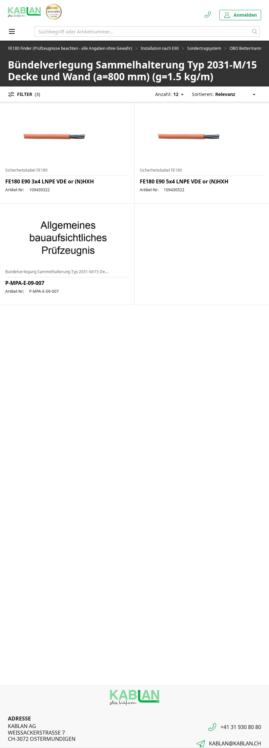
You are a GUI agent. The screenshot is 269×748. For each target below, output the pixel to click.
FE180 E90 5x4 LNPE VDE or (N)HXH (184, 181)
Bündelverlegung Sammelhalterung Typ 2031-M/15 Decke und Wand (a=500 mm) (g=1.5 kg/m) (56, 271)
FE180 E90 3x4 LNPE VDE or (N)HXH (49, 181)
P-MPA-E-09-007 (24, 283)
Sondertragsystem (204, 48)
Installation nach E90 (160, 48)
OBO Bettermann (245, 48)
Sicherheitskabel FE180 (26, 170)
